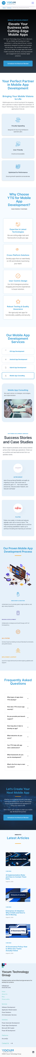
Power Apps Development (9, 1025)
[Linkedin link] (33, 1052)
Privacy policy (6, 999)
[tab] (18, 351)
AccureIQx (5, 1038)
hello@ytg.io (5, 985)
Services (9, 7)
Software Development (8, 1007)
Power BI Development (8, 1030)
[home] (9, 3)
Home (4, 7)
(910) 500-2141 (6, 987)
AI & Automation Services (9, 1015)
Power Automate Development (11, 1023)
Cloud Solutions (6, 1012)
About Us (4, 994)
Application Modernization (9, 1010)
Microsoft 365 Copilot (8, 1028)
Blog (3, 996)
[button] (32, 3)
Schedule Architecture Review (18, 63)
